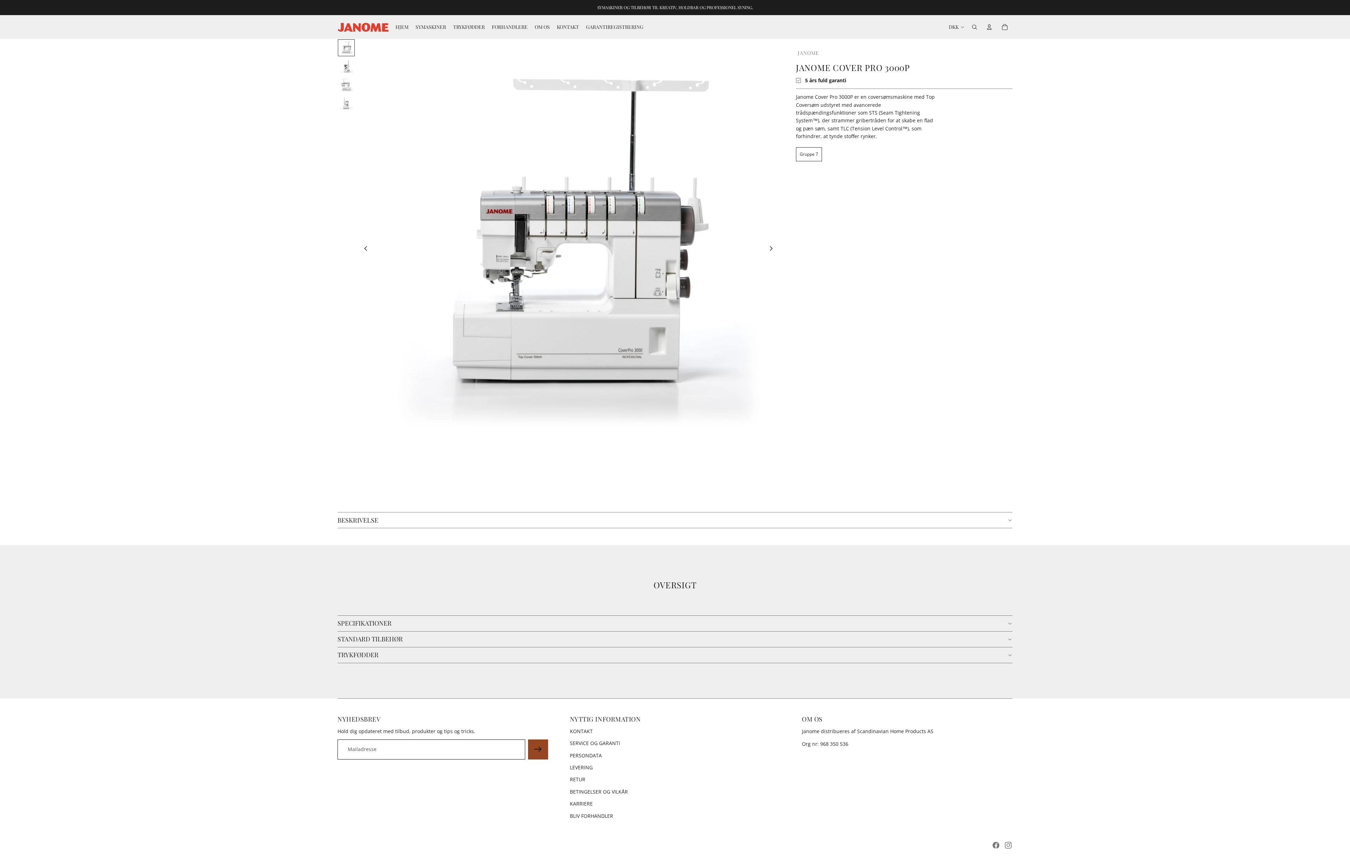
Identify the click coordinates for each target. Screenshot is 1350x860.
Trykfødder (358, 655)
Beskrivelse (358, 520)
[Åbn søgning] (974, 27)
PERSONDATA (586, 755)
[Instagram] (1008, 845)
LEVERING (581, 767)
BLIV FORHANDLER (591, 816)
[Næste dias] (773, 249)
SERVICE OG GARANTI (595, 743)
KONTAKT (581, 731)
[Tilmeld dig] (538, 749)
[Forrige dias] (363, 249)
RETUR (577, 779)
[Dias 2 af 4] (346, 66)
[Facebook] (996, 845)
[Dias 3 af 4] (346, 84)
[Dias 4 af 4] (346, 102)
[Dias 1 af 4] (346, 48)
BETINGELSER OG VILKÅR (599, 791)
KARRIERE (581, 803)
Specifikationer (365, 623)
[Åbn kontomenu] (989, 27)
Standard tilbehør (370, 639)
